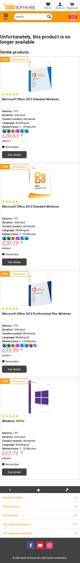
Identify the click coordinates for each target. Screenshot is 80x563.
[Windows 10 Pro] (40, 397)
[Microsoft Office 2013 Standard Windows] (40, 75)
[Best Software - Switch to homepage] (20, 7)
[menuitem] (6, 16)
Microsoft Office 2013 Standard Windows (30, 99)
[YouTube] (40, 545)
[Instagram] (49, 545)
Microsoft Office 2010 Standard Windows (30, 206)
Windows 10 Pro (13, 421)
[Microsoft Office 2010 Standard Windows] (40, 182)
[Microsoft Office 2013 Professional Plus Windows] (40, 289)
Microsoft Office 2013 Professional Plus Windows (36, 313)
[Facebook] (30, 545)
